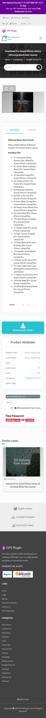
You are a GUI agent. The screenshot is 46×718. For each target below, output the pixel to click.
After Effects (6, 625)
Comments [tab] (32, 129)
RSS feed (26, 18)
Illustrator (5, 637)
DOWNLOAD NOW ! (23, 330)
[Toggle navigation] (40, 38)
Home (7, 18)
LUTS (4, 641)
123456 (29, 420)
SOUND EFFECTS (33, 59)
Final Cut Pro (7, 649)
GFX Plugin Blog (8, 611)
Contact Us (16, 18)
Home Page (11, 383)
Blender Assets (7, 661)
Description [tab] (14, 129)
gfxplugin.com (13, 420)
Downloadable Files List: (16, 396)
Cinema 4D (6, 645)
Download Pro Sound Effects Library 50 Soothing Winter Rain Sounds (23, 485)
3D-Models (6, 657)
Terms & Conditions (9, 603)
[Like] (12, 89)
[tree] (23, 408)
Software (5, 681)
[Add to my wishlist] (6, 89)
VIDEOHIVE (6, 673)
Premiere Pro (7, 629)
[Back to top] (39, 711)
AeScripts (5, 669)
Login (6, 24)
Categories (18, 59)
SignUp (14, 24)
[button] (42, 464)
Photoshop (6, 633)
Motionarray (6, 677)
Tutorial (5, 653)
